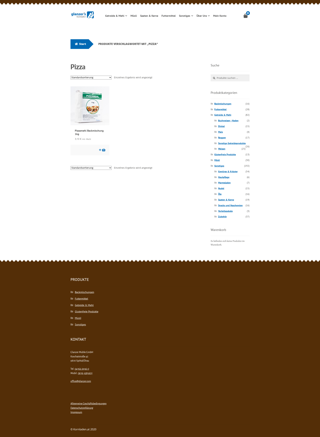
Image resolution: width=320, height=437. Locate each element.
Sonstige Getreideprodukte (232, 143)
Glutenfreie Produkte (225, 154)
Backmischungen (222, 103)
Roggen (222, 137)
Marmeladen (224, 182)
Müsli (133, 15)
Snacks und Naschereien (230, 205)
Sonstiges (184, 15)
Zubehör (222, 216)
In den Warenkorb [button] (103, 149)
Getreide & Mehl (114, 15)
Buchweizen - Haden (228, 120)
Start (82, 44)
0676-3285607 (85, 373)
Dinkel (221, 126)
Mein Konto (219, 15)
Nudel (221, 188)
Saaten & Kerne (149, 15)
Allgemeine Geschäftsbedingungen (88, 403)
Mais (220, 131)
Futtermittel (169, 15)
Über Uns (201, 15)
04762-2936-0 (82, 369)
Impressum (76, 412)
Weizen (221, 148)
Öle (220, 194)
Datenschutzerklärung (81, 408)
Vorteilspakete (225, 211)
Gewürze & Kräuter (228, 171)
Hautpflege (223, 177)
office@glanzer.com (80, 381)
